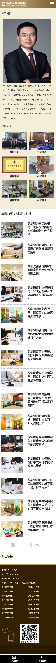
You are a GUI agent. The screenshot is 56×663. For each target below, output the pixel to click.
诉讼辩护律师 (33, 618)
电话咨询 (42, 661)
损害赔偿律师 (33, 613)
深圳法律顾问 (7, 618)
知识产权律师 (33, 600)
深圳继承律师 (7, 609)
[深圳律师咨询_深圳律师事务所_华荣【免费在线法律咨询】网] (14, 4)
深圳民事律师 (7, 587)
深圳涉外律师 (33, 587)
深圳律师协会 (7, 596)
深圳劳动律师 (7, 613)
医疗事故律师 (33, 592)
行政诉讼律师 (33, 609)
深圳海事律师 (7, 592)
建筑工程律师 (33, 596)
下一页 (37, 545)
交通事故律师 (33, 605)
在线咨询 (14, 661)
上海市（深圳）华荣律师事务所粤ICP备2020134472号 (28, 649)
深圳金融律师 (7, 600)
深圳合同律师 (7, 605)
